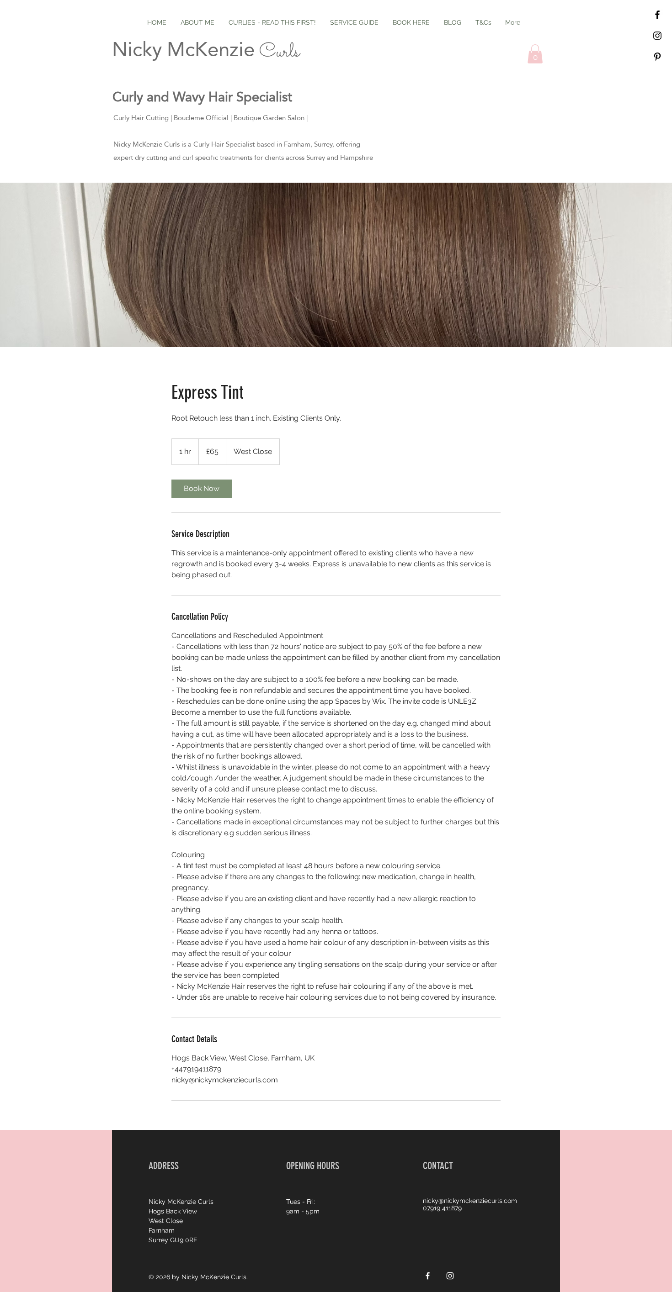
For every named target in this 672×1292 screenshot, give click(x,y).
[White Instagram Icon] (450, 1276)
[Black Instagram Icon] (657, 35)
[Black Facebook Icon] (657, 14)
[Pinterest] (657, 56)
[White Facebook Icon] (427, 1276)
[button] (535, 53)
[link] (201, 489)
